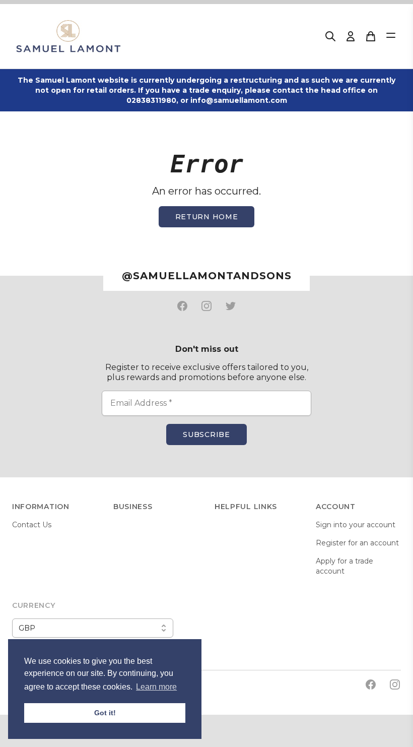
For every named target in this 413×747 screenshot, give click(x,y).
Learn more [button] (156, 686)
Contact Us (31, 524)
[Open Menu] (391, 35)
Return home (206, 216)
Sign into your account (355, 524)
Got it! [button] (105, 713)
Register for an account (357, 542)
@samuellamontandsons (207, 276)
